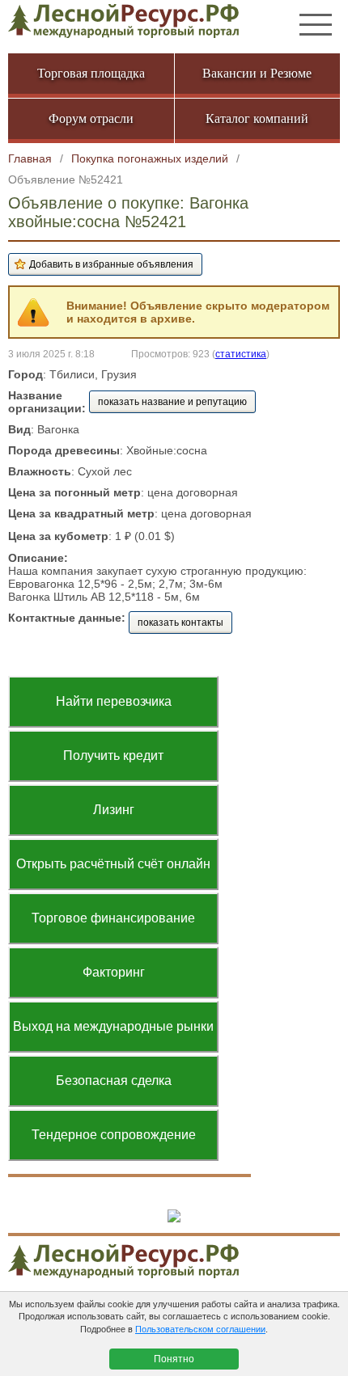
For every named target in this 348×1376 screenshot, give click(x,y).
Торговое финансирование (113, 918)
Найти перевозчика (114, 701)
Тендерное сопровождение (114, 1135)
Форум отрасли (91, 118)
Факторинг (114, 972)
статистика (240, 353)
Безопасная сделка (114, 1080)
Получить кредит (113, 755)
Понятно (174, 1359)
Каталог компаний (257, 118)
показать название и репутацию (172, 401)
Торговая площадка (91, 73)
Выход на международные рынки (113, 1026)
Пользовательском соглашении (200, 1329)
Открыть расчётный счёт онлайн (113, 864)
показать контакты (180, 622)
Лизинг (113, 810)
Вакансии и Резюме (257, 73)
